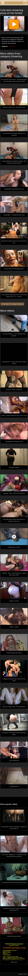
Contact (20, 974)
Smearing (11, 46)
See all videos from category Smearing (12, 304)
